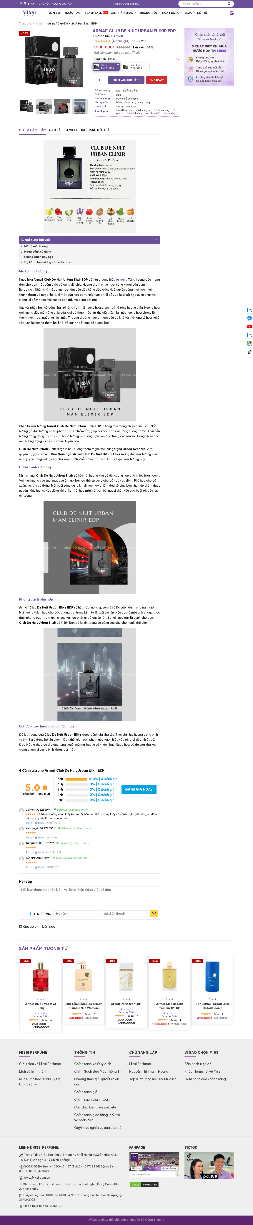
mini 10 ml (131, 106)
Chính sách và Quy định (92, 1064)
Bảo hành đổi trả (95, 130)
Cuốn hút (130, 102)
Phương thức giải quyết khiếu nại (96, 1081)
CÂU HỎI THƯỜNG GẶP (53, 3)
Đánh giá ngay (139, 789)
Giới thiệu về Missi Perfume (40, 1064)
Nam (118, 94)
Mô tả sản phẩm (32, 130)
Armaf (40, 23)
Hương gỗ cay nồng (127, 98)
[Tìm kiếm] (229, 4)
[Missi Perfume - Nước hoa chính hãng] (31, 13)
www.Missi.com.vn (37, 1177)
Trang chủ (25, 23)
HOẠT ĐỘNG (170, 12)
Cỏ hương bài (144, 110)
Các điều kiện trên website (95, 1107)
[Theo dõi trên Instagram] (25, 3)
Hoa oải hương (134, 113)
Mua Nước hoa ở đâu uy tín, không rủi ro (40, 1081)
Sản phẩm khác (121, 12)
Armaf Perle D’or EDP (126, 1004)
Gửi (154, 913)
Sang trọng (143, 102)
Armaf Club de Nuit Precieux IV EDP (169, 1006)
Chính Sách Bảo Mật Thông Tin (98, 1071)
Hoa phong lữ (152, 113)
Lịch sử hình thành (33, 1071)
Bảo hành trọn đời (198, 1064)
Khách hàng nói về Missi (202, 1071)
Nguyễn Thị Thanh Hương (148, 1071)
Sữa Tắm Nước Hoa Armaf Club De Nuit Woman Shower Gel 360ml (83, 1006)
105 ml (120, 106)
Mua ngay (156, 79)
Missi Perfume (140, 1064)
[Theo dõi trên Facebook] (21, 3)
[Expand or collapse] (156, 238)
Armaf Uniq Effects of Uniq (40, 1006)
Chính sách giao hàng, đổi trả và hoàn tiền (97, 1117)
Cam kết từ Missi (63, 130)
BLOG (188, 12)
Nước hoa (72, 12)
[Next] (80, 62)
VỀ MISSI (54, 12)
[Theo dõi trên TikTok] (29, 3)
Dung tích (99, 59)
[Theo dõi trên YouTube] (32, 3)
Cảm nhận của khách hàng (205, 1079)
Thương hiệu (147, 12)
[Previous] (25, 62)
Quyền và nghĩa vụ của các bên (98, 1128)
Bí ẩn (119, 102)
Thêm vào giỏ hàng (126, 79)
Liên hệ (202, 12)
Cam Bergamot (125, 110)
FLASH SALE (93, 12)
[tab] (32, 130)
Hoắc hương (168, 113)
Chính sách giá (85, 1092)
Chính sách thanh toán (92, 1099)
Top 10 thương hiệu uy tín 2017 (152, 1079)
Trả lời (29, 822)
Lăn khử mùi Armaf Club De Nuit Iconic (212, 1006)
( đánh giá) (120, 41)
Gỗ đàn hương (162, 110)
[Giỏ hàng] (232, 13)
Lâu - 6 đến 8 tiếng (127, 90)
